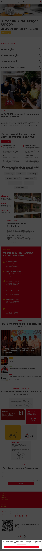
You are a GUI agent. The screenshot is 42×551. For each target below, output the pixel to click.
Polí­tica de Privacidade (21, 544)
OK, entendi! (21, 546)
